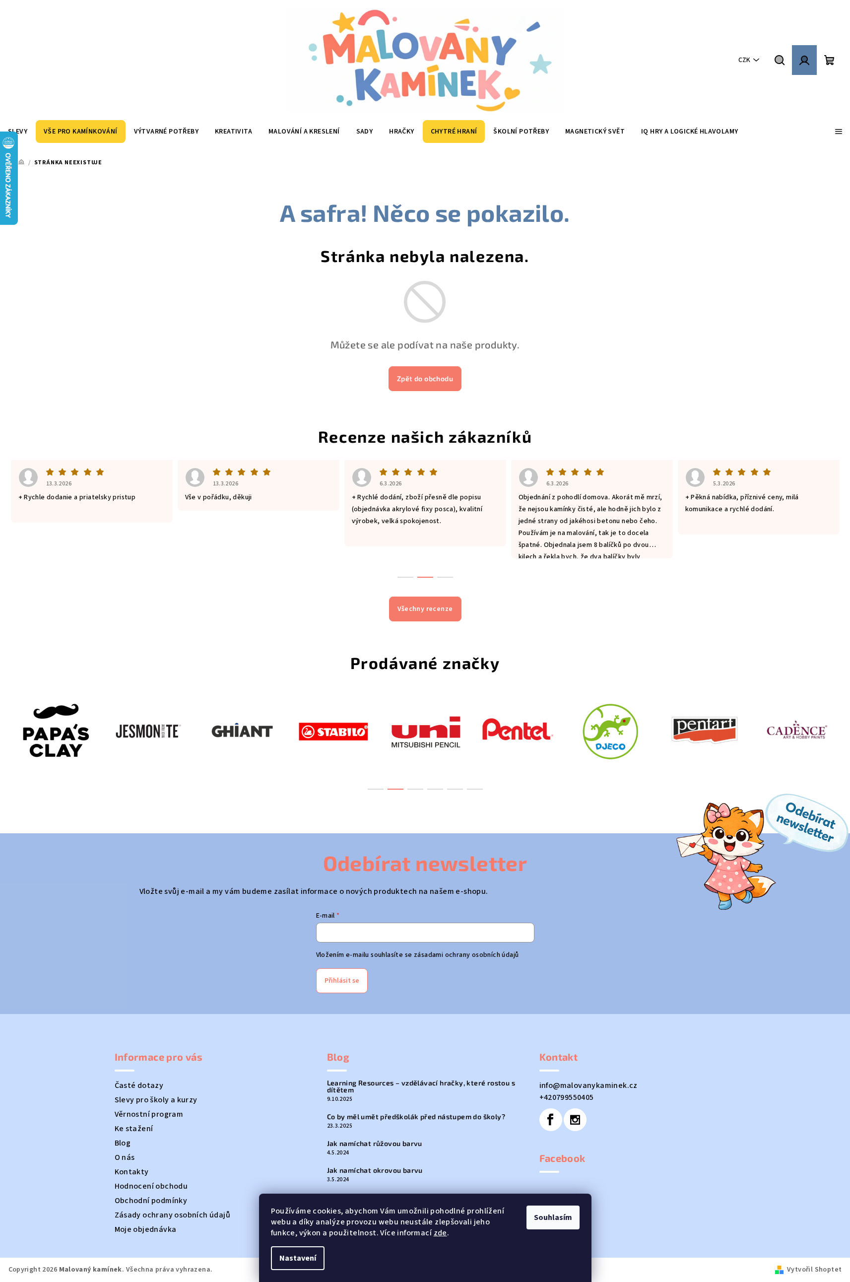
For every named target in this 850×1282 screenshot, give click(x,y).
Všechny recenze (425, 609)
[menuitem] (81, 131)
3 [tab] (415, 789)
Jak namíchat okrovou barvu (375, 1170)
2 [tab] (395, 789)
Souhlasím (553, 1217)
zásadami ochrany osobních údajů (466, 955)
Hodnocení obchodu (151, 1186)
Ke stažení (134, 1128)
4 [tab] (435, 789)
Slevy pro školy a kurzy (156, 1099)
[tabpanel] (54, 730)
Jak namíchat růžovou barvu (374, 1143)
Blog (123, 1143)
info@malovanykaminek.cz (588, 1085)
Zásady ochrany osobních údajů (173, 1215)
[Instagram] (575, 1119)
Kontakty (132, 1171)
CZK (744, 60)
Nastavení (297, 1258)
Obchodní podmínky (151, 1200)
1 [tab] (376, 789)
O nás (125, 1157)
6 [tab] (475, 789)
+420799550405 (566, 1097)
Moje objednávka (146, 1229)
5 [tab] (455, 789)
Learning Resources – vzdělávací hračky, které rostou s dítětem (421, 1086)
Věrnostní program (149, 1114)
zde (440, 1232)
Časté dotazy (139, 1085)
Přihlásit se (342, 981)
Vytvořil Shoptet (814, 1270)
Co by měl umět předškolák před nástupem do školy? (416, 1116)
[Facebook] (550, 1119)
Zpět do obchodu (425, 378)
